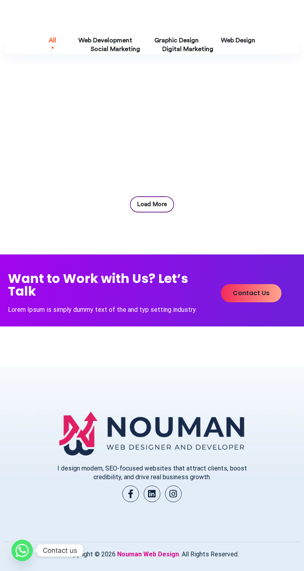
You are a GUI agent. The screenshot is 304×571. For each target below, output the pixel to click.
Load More (152, 204)
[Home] (152, 432)
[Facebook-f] (130, 494)
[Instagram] (173, 494)
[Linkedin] (152, 494)
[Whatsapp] (22, 550)
